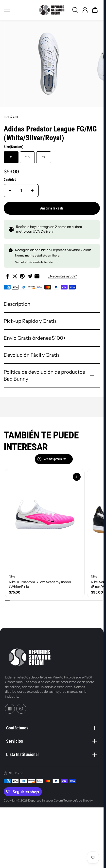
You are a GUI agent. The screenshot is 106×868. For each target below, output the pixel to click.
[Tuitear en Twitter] (14, 274)
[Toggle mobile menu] (19, 10)
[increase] (32, 188)
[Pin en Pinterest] (22, 274)
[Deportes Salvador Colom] (52, 9)
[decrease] (10, 188)
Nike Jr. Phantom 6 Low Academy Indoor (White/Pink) (40, 579)
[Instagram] (21, 709)
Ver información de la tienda (34, 260)
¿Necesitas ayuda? (62, 274)
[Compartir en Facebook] (7, 274)
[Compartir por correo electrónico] (37, 274)
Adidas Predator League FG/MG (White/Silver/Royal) (50, 131)
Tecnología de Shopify (78, 800)
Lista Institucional (22, 754)
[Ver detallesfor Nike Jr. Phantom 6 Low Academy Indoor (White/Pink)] (43, 517)
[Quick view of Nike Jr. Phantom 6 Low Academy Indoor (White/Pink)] (75, 475)
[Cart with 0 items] (95, 10)
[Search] (75, 10)
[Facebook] (10, 709)
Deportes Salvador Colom (45, 800)
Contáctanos (17, 727)
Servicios (14, 741)
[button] (95, 10)
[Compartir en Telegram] (29, 274)
